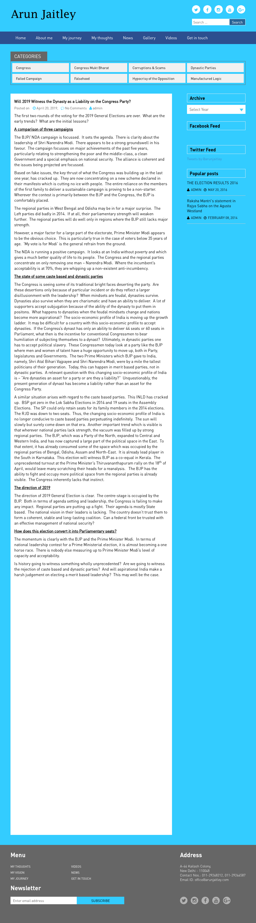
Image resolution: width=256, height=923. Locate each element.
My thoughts (102, 37)
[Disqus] (91, 642)
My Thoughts (20, 866)
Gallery (149, 37)
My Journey (19, 878)
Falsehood (82, 78)
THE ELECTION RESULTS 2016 (212, 182)
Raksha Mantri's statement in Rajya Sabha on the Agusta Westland (211, 205)
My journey (72, 37)
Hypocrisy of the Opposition (153, 78)
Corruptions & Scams (149, 67)
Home (21, 37)
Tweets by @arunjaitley (204, 158)
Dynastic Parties (203, 67)
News (128, 37)
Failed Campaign (29, 78)
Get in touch (197, 37)
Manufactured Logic (206, 78)
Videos (171, 37)
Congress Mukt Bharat (91, 67)
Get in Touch (81, 878)
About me (44, 37)
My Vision (17, 872)
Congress (23, 67)
